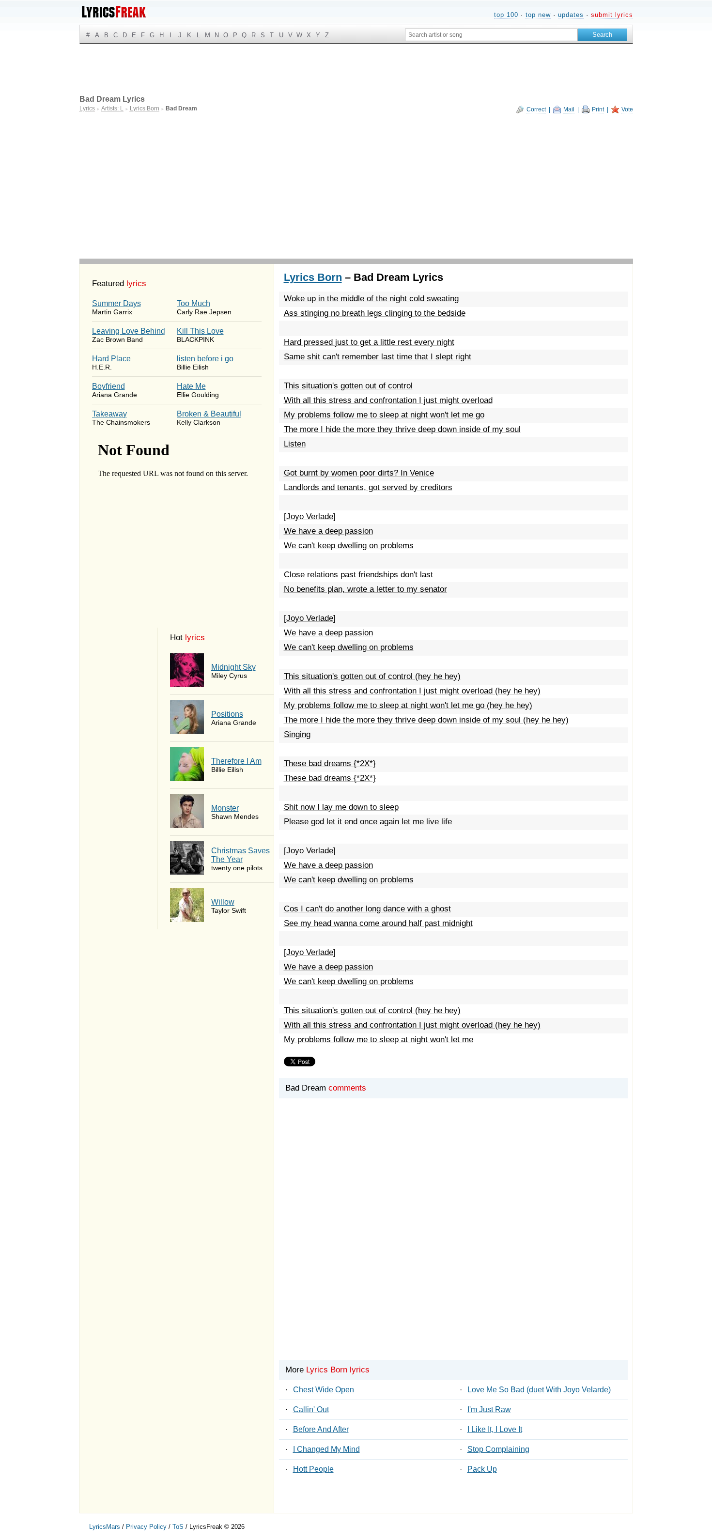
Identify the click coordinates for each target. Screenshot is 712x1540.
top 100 (506, 14)
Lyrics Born (313, 277)
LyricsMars (104, 1526)
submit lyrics (612, 14)
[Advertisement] (356, 186)
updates (571, 14)
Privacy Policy (146, 1526)
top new (538, 14)
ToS (178, 1526)
